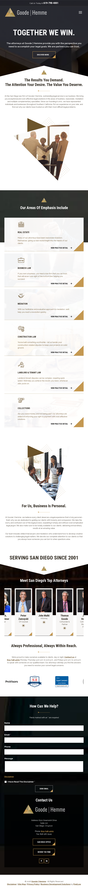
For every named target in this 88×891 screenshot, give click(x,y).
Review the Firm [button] (44, 852)
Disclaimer (9, 777)
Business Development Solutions (55, 884)
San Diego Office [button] (44, 842)
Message (8, 758)
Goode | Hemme (38, 881)
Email (7, 735)
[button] (80, 12)
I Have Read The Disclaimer (21, 782)
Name (7, 723)
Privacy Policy (33, 884)
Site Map (22, 884)
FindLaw (77, 884)
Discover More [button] (43, 55)
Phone (7, 747)
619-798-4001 (51, 3)
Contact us (69, 657)
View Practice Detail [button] (59, 248)
